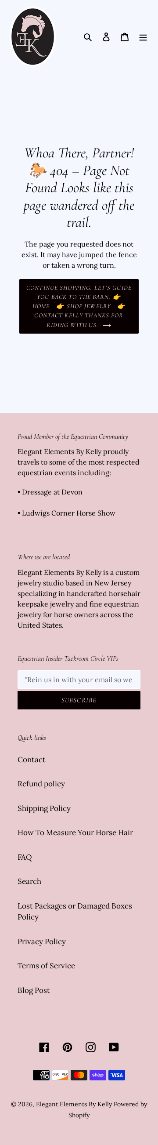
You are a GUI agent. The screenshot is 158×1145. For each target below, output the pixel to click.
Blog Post (34, 990)
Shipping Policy (44, 808)
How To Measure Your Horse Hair (75, 832)
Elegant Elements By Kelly (74, 1104)
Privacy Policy (42, 941)
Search (29, 881)
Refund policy (41, 784)
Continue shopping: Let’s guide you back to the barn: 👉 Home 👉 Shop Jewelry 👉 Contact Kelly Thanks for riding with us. (79, 306)
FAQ (25, 857)
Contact (32, 759)
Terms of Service (46, 966)
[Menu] (143, 37)
